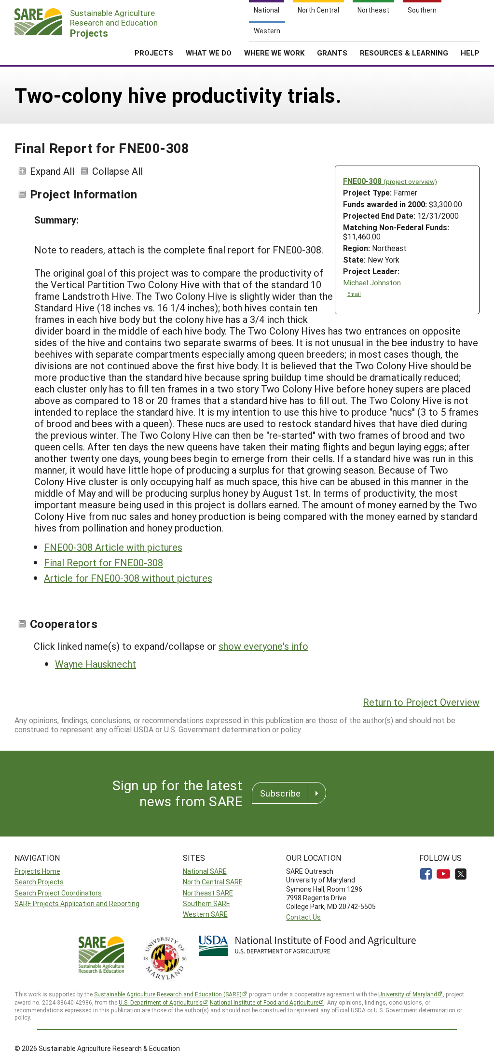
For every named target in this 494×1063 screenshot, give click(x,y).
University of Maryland (407, 994)
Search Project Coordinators (58, 892)
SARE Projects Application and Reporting (76, 903)
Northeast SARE (208, 892)
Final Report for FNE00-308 (103, 562)
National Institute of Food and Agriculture (264, 1002)
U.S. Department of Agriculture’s (161, 1002)
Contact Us (303, 917)
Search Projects (39, 881)
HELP (470, 52)
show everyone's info (263, 646)
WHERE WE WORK (274, 52)
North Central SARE (213, 881)
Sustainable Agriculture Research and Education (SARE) (168, 994)
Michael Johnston (372, 283)
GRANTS (332, 52)
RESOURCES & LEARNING (404, 52)
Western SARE (205, 914)
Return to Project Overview (421, 702)
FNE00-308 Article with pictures (113, 547)
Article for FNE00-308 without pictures (128, 578)
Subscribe (280, 793)
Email (354, 294)
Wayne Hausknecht (95, 663)
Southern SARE (206, 903)
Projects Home (37, 871)
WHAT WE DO (209, 52)
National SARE (205, 871)
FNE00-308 (390, 181)
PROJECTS (154, 52)
